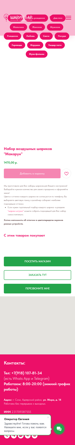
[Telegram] (14, 435)
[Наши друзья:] (35, 435)
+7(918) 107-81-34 (26, 373)
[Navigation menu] (68, 18)
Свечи (46, 36)
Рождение (12, 36)
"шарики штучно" (16, 211)
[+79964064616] (7, 435)
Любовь (30, 36)
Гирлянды (17, 45)
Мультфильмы (36, 54)
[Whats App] (21, 435)
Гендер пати (55, 45)
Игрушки (35, 45)
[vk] (28, 435)
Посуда (62, 36)
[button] (52, 17)
